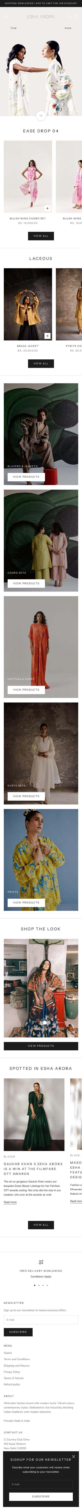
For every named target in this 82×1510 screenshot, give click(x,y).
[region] (41, 61)
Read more (10, 1202)
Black (75, 1155)
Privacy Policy (12, 1372)
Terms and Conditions (17, 1359)
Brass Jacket (28, 346)
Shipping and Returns (17, 1365)
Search (8, 1353)
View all (41, 236)
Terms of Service (13, 1378)
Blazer (9, 1156)
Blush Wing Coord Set (28, 218)
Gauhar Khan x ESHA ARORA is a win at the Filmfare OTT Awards (33, 1169)
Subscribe (41, 1496)
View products (26, 477)
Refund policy (12, 1384)
